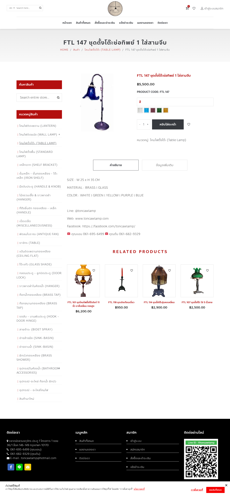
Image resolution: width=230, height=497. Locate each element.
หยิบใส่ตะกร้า (168, 124)
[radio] (140, 110)
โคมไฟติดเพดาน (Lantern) (37, 126)
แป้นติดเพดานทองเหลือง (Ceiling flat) (34, 253)
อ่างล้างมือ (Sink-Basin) (36, 338)
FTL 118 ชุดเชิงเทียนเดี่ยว (121, 302)
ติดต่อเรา (84, 458)
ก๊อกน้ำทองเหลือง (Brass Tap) (40, 295)
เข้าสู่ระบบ (135, 441)
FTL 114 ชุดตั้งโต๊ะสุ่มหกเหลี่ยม (159, 302)
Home (64, 50)
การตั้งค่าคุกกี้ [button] (197, 490)
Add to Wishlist (188, 124)
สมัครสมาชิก (137, 449)
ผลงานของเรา (87, 449)
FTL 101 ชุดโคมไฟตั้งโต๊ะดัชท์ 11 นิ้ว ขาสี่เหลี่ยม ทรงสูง (84, 304)
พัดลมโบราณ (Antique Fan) (39, 234)
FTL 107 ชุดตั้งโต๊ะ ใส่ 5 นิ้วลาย (197, 302)
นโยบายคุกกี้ (139, 489)
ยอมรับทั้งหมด (215, 489)
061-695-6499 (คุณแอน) (26, 449)
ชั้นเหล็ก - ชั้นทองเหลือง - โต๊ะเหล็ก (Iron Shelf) (37, 175)
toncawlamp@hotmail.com (38, 458)
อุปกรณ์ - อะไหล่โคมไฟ (33, 390)
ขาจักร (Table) (29, 243)
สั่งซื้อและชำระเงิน (140, 458)
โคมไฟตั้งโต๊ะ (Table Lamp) (103, 50)
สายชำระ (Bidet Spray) (36, 329)
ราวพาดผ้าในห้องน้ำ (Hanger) (39, 286)
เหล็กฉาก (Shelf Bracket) (38, 165)
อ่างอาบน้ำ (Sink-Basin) (36, 347)
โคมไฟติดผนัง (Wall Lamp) (38, 134)
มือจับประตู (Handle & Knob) (40, 186)
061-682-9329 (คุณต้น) (25, 454)
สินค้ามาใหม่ (26, 399)
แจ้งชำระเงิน (137, 467)
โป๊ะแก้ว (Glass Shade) (35, 264)
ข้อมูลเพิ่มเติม (164, 165)
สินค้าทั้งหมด (86, 441)
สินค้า (76, 50)
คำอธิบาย (116, 165)
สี (140, 102)
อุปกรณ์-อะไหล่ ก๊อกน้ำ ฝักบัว (37, 381)
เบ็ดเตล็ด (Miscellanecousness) (34, 223)
